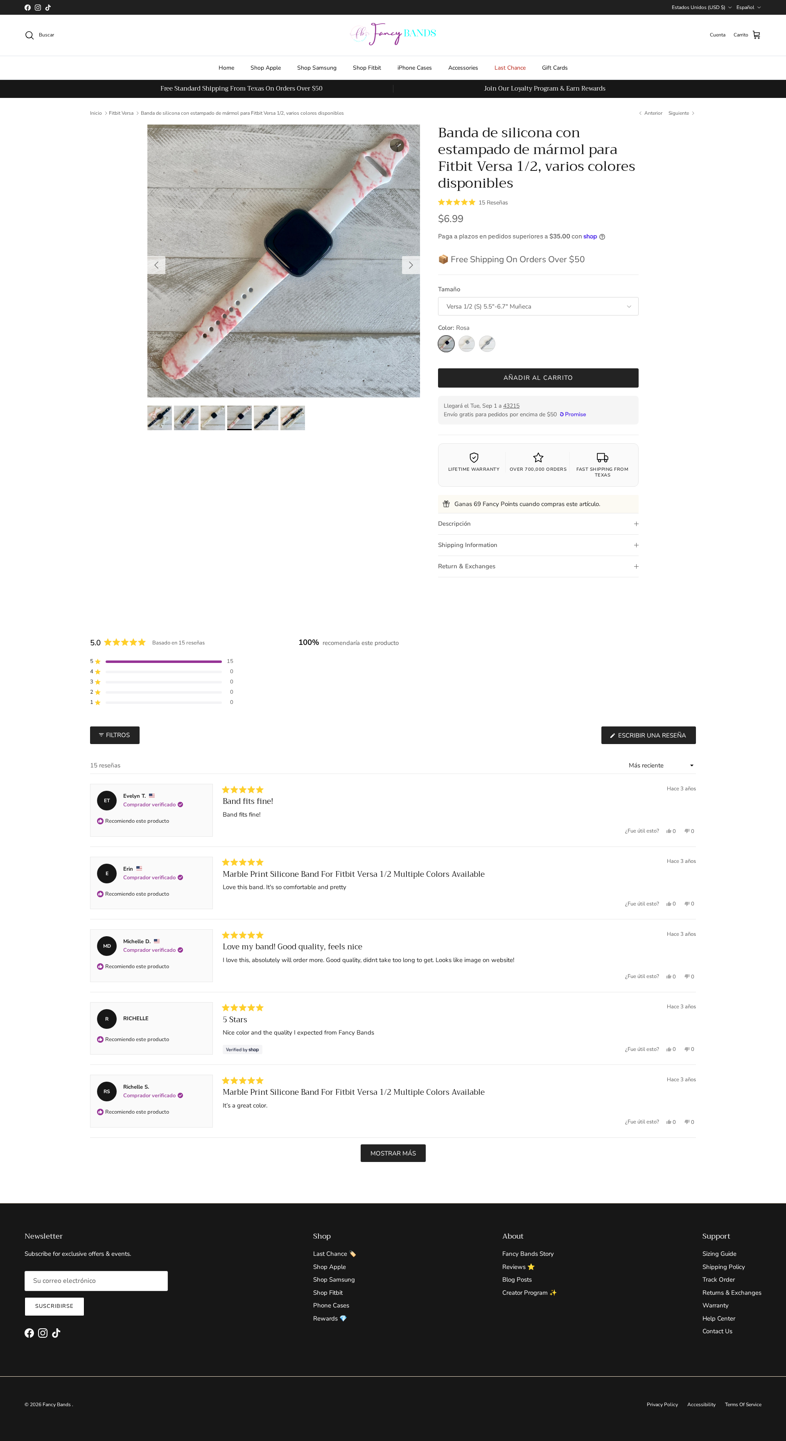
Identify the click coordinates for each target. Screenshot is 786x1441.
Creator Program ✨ (529, 1293)
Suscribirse (54, 1306)
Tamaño (449, 289)
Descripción (454, 524)
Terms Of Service (743, 1404)
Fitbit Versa (121, 113)
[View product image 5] (266, 418)
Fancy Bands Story (528, 1254)
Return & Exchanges (466, 566)
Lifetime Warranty (474, 469)
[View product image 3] (213, 418)
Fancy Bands (57, 1404)
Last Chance (510, 68)
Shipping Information (467, 545)
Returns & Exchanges (731, 1293)
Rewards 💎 (330, 1318)
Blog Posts (517, 1279)
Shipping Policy (723, 1267)
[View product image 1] (159, 418)
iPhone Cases (415, 68)
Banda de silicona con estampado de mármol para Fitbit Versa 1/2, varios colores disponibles (242, 113)
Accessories (463, 68)
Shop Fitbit (367, 68)
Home (226, 68)
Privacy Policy (662, 1404)
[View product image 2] (186, 418)
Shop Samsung (317, 68)
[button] (473, 202)
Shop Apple (266, 68)
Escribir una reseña (656, 737)
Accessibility (701, 1404)
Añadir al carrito (538, 378)
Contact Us (717, 1331)
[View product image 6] (292, 418)
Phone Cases (331, 1305)
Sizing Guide (719, 1254)
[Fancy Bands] (393, 35)
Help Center (718, 1318)
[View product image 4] (239, 418)
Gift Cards (555, 68)
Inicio (96, 113)
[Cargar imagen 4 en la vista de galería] (283, 261)
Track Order (718, 1279)
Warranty (715, 1305)
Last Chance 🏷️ (335, 1254)
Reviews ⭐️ (518, 1267)
